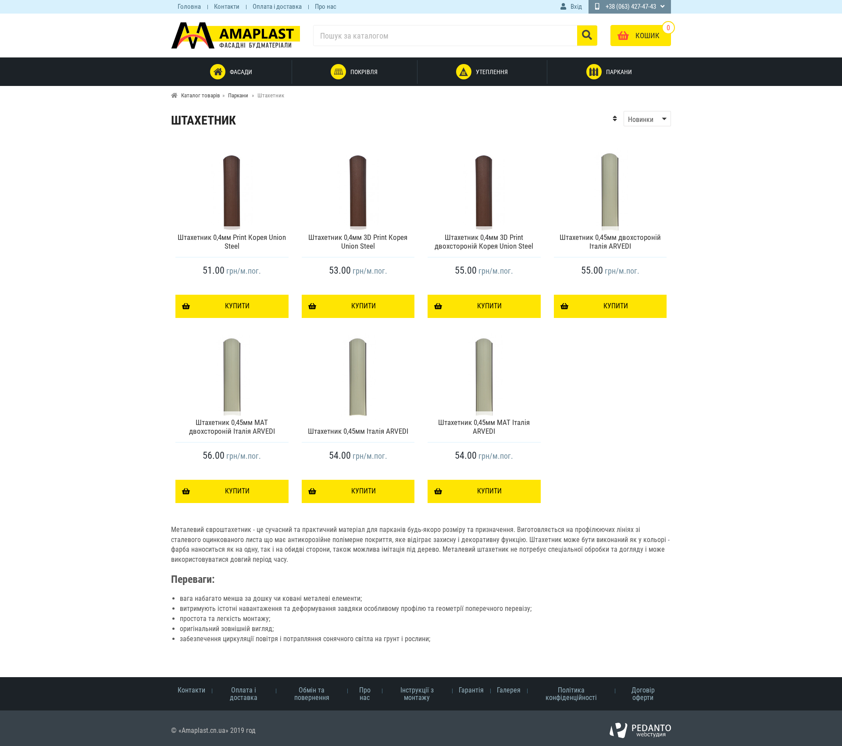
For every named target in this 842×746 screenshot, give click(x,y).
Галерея (509, 690)
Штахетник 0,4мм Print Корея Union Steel (232, 241)
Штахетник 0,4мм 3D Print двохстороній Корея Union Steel (484, 241)
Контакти (226, 7)
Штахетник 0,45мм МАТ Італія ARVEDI (484, 426)
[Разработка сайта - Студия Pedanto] (640, 731)
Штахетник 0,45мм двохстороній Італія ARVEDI (610, 241)
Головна (189, 7)
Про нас (325, 7)
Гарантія (471, 690)
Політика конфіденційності (571, 694)
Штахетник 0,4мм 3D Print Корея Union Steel (357, 241)
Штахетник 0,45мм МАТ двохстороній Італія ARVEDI (232, 426)
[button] (642, 118)
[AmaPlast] (235, 35)
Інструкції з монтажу (417, 694)
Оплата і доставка (277, 7)
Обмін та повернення (311, 694)
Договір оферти (643, 694)
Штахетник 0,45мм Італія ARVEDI (358, 431)
